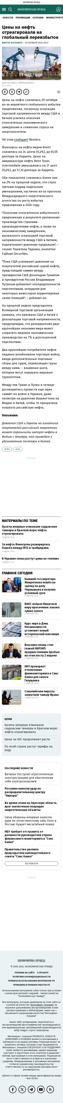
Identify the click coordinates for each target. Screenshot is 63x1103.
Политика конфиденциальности (32, 976)
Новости (8, 17)
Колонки (38, 17)
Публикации (23, 17)
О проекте (42, 972)
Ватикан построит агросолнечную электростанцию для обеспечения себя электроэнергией (29, 777)
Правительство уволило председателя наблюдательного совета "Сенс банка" (27, 853)
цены (18, 449)
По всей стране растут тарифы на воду (28, 748)
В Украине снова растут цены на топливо (30, 558)
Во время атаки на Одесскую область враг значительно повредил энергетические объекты (31, 806)
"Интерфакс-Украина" (41, 1005)
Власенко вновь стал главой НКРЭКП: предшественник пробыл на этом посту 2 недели (42, 650)
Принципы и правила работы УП (31, 985)
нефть (7, 449)
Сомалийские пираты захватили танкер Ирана (42, 693)
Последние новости (19, 768)
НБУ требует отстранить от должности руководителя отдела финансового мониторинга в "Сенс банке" (29, 837)
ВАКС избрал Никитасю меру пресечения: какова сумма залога (42, 607)
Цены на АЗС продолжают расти (27, 739)
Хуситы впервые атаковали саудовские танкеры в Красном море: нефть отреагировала (29, 530)
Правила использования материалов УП (31, 981)
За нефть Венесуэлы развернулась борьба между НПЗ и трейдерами (26, 546)
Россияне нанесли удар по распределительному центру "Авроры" (25, 792)
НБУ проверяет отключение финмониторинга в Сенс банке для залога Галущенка (41, 673)
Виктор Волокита (12, 42)
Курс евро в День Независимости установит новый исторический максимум (42, 629)
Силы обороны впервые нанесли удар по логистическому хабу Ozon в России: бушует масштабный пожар (30, 820)
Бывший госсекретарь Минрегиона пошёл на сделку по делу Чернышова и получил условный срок (40, 586)
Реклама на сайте (25, 972)
